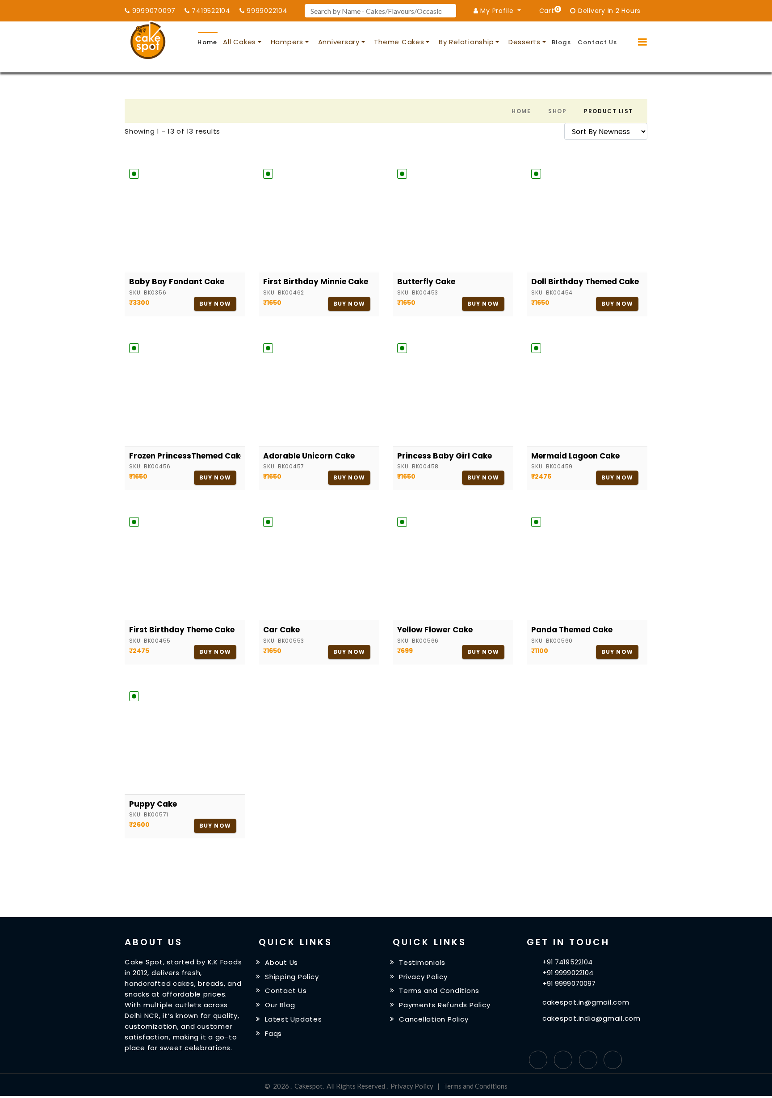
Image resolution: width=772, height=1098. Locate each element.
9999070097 (153, 10)
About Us (281, 962)
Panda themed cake (572, 629)
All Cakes (239, 41)
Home (207, 42)
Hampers (287, 41)
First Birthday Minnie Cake (315, 281)
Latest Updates (293, 1019)
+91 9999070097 (569, 983)
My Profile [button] (497, 10)
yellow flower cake (435, 629)
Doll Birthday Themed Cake (585, 281)
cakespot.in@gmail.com (585, 1002)
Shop (557, 111)
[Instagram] (588, 1060)
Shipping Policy (292, 976)
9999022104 (265, 10)
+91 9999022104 (567, 972)
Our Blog (280, 1005)
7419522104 (210, 10)
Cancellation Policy (433, 1019)
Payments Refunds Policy (444, 1005)
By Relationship (466, 41)
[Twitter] (563, 1060)
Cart (548, 10)
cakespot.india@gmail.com (591, 1018)
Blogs (561, 42)
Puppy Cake (153, 804)
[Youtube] (613, 1060)
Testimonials (422, 962)
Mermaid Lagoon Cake (575, 455)
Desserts (524, 41)
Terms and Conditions (439, 990)
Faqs (273, 1033)
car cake (281, 629)
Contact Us (597, 42)
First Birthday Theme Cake (182, 629)
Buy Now (215, 303)
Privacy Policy (423, 976)
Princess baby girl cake (444, 455)
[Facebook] (538, 1060)
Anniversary (339, 41)
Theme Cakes (399, 41)
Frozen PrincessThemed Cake (185, 455)
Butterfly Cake (426, 281)
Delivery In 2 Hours (608, 10)
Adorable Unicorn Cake (309, 455)
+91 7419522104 (567, 962)
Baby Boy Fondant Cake (176, 281)
